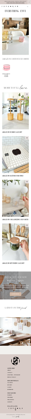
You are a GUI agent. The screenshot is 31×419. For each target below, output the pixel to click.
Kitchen (9, 384)
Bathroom (10, 389)
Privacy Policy (11, 377)
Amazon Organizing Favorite (15, 219)
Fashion (9, 395)
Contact (9, 372)
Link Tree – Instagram (13, 374)
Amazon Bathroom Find (12, 176)
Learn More (15, 294)
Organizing (10, 399)
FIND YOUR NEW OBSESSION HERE (16, 2)
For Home (10, 397)
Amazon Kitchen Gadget (13, 263)
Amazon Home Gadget (12, 132)
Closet (9, 387)
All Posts (10, 382)
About (9, 370)
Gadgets (9, 401)
